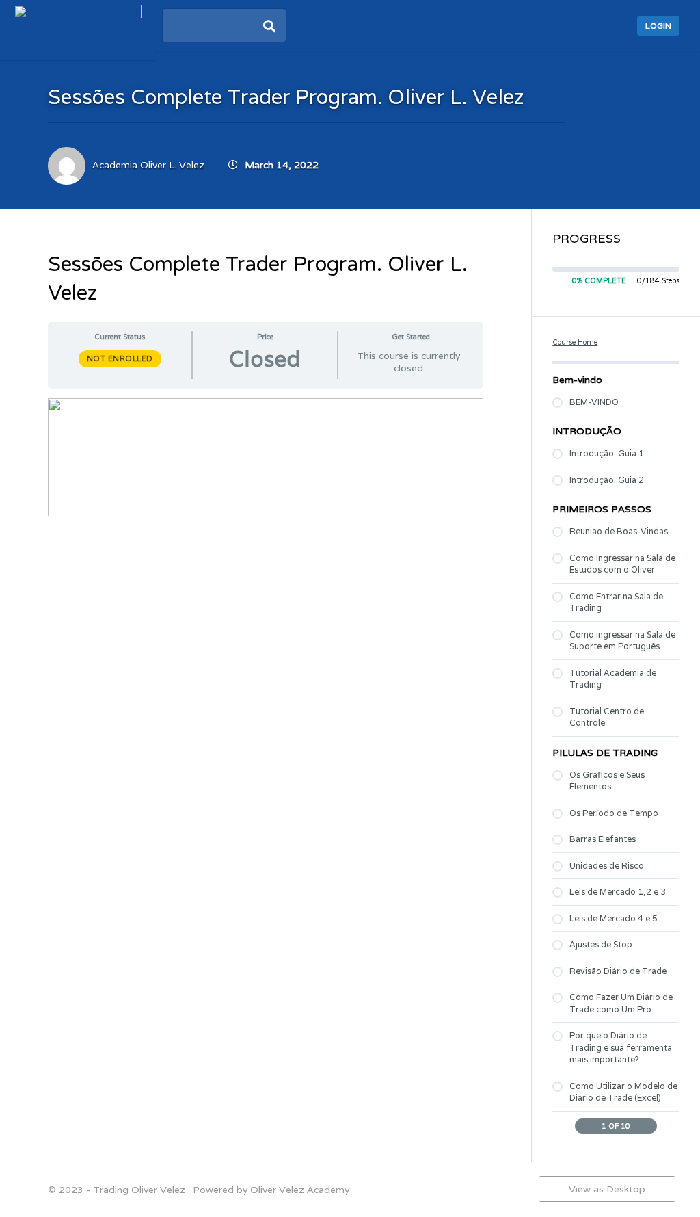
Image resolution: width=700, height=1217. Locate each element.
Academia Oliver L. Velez (148, 165)
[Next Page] (650, 1127)
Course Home (574, 342)
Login (658, 26)
